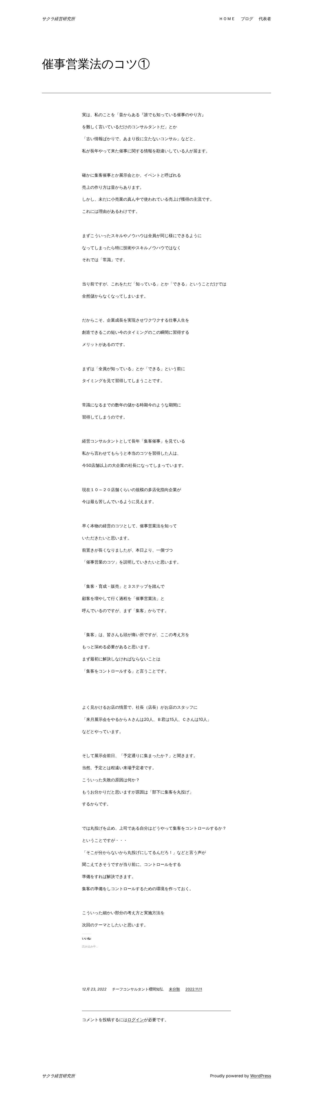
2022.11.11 (193, 989)
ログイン (135, 1019)
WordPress (260, 1075)
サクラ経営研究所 (58, 18)
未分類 (174, 989)
